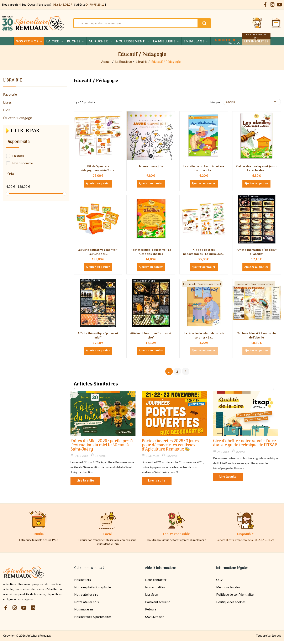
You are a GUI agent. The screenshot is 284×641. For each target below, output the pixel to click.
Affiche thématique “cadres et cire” (151, 335)
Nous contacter (156, 580)
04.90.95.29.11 (95, 4)
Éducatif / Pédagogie (17, 118)
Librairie (12, 81)
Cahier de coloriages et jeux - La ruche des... (256, 168)
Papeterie (10, 94)
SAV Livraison (154, 617)
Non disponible (22, 163)
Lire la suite (85, 480)
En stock (18, 156)
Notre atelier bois (86, 602)
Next (273, 389)
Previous (74, 389)
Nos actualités (155, 587)
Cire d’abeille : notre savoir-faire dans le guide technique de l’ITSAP (245, 443)
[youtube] (279, 4)
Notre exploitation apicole (92, 587)
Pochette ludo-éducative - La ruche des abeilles (151, 252)
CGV (219, 580)
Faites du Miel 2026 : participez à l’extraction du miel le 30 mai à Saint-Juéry (101, 445)
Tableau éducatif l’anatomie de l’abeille (256, 335)
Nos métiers (82, 580)
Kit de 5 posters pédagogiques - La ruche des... (203, 252)
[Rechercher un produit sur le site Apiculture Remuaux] (204, 23)
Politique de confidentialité (235, 594)
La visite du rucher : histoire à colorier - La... (203, 168)
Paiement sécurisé (157, 602)
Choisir (252, 101)
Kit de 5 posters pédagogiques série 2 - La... (98, 168)
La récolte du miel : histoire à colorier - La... (204, 335)
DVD (6, 110)
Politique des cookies (231, 602)
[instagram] (272, 4)
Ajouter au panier (98, 183)
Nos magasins (83, 609)
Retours (150, 609)
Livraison (151, 594)
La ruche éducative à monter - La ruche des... (98, 252)
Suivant (186, 371)
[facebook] (265, 4)
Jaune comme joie (151, 166)
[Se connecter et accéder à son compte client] (257, 23)
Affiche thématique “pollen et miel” (98, 335)
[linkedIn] (33, 607)
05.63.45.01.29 (62, 4)
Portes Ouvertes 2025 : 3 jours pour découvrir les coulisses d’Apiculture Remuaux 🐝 (170, 445)
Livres (7, 102)
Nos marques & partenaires (92, 617)
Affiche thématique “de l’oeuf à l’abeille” (257, 252)
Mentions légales (228, 587)
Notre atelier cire (86, 594)
